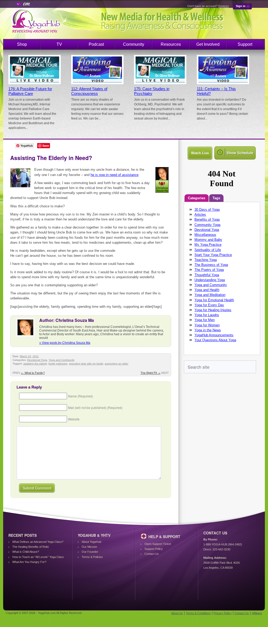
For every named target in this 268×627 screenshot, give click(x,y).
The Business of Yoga (211, 265)
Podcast (96, 44)
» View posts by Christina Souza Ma (64, 343)
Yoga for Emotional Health (214, 300)
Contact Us (151, 553)
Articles (200, 214)
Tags (216, 198)
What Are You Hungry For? (29, 561)
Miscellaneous (205, 235)
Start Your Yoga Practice (213, 255)
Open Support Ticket (157, 543)
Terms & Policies (92, 556)
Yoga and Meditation (209, 295)
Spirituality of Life (207, 250)
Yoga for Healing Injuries (212, 310)
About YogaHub (91, 541)
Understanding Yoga (209, 280)
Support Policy (153, 548)
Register (223, 6)
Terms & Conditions (198, 613)
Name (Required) (80, 396)
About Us (177, 613)
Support (245, 44)
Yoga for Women (207, 325)
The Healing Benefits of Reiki (30, 546)
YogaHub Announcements (213, 335)
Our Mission (89, 546)
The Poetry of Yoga (209, 270)
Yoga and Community (62, 359)
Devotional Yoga (37, 359)
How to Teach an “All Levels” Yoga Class (38, 556)
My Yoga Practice (207, 245)
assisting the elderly (35, 363)
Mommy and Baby (208, 240)
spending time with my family (86, 363)
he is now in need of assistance (114, 175)
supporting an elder (116, 363)
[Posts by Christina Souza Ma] (162, 194)
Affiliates (257, 613)
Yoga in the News (207, 330)
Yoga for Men (204, 320)
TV (59, 44)
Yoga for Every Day (209, 305)
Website (74, 419)
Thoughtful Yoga (206, 275)
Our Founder (90, 551)
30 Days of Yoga (207, 210)
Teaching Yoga (205, 260)
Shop (22, 44)
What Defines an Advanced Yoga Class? (37, 541)
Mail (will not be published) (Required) (95, 407)
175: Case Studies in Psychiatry (151, 91)
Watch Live (200, 153)
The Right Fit (150, 372)
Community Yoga (207, 225)
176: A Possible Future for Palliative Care (30, 91)
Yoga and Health (206, 290)
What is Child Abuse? (25, 551)
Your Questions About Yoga (215, 340)
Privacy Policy (223, 613)
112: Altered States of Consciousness (89, 91)
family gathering (58, 363)
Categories (196, 198)
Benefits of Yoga (207, 219)
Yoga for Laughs (206, 315)
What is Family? (33, 372)
